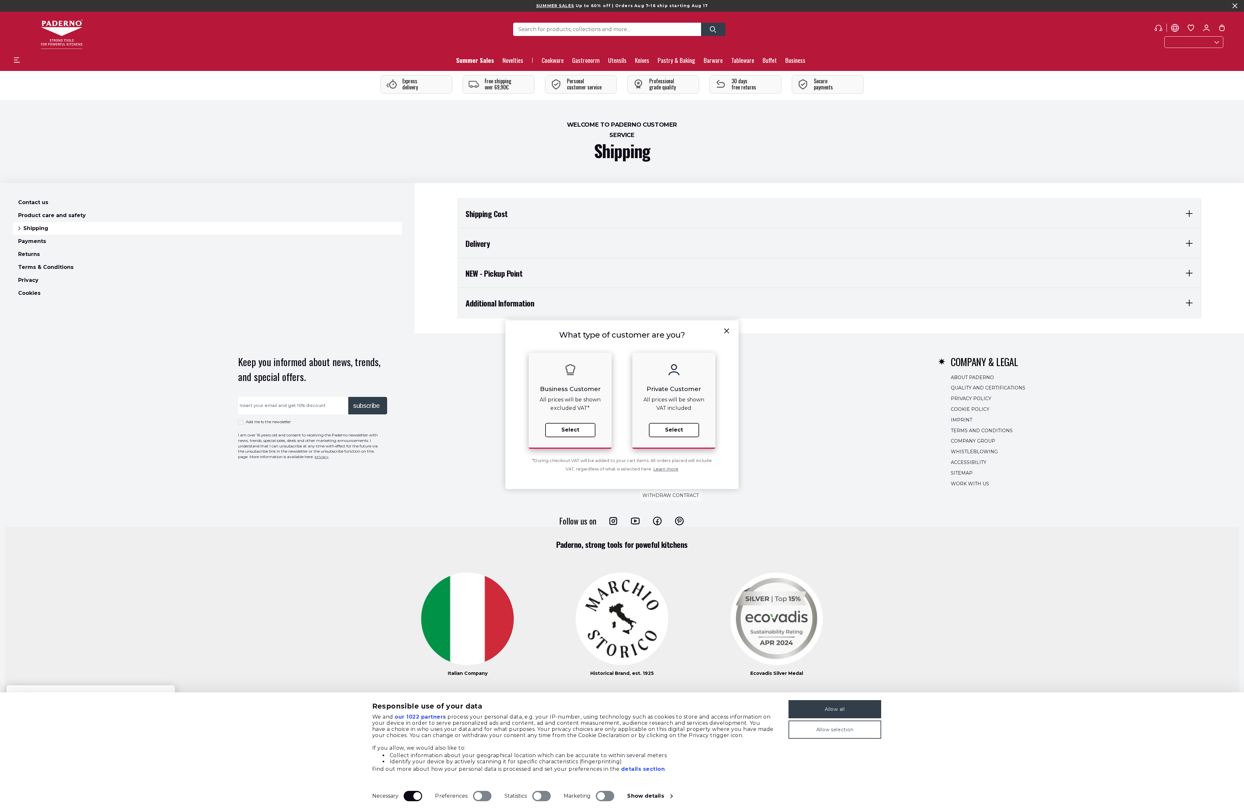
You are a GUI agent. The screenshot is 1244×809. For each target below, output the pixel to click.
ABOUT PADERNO (972, 377)
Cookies (29, 293)
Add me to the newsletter (268, 422)
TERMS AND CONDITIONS (982, 430)
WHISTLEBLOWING (974, 452)
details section (643, 769)
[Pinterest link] (679, 520)
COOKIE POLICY (970, 409)
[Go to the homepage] (62, 34)
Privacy (28, 280)
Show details (645, 796)
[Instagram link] (613, 520)
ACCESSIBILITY (968, 462)
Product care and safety (52, 215)
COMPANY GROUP (973, 441)
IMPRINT (961, 419)
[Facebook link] (657, 520)
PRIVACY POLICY (971, 398)
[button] (513, 62)
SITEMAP (962, 473)
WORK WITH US (970, 483)
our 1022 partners (420, 717)
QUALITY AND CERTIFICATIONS (988, 388)
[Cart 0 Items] (1221, 29)
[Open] (713, 29)
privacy (321, 456)
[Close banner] (1235, 6)
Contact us (33, 202)
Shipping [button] (35, 228)
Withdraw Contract (670, 495)
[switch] (482, 796)
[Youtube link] (635, 520)
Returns (29, 254)
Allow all (835, 709)
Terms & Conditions (46, 267)
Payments (32, 241)
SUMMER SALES (555, 5)
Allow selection (835, 730)
